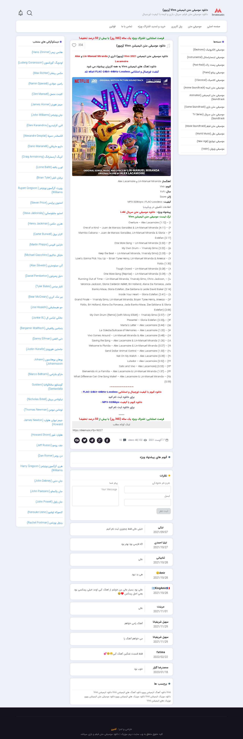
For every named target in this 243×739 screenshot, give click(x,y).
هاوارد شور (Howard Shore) (47, 435)
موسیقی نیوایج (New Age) (210, 141)
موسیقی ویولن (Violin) (212, 149)
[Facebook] (107, 440)
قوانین (112, 26)
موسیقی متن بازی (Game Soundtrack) (204, 107)
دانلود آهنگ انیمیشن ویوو (154, 692)
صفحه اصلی (213, 26)
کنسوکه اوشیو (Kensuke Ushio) (45, 512)
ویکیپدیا (147, 207)
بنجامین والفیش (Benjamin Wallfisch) (41, 328)
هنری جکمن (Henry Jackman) (45, 224)
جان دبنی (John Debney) (48, 481)
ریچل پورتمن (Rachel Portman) (45, 523)
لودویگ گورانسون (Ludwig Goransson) (40, 63)
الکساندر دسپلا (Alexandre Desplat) (43, 136)
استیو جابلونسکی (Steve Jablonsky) (43, 213)
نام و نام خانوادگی (161, 483)
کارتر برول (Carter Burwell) (48, 234)
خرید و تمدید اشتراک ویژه (152, 26)
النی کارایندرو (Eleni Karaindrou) (45, 125)
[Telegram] (92, 440)
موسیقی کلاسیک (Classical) (209, 80)
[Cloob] (77, 440)
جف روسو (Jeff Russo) (49, 445)
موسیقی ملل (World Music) (210, 134)
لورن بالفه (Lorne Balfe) (49, 167)
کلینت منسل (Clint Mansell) (47, 94)
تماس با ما (126, 26)
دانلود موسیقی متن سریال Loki (137, 212)
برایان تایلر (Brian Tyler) (49, 178)
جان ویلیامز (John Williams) (47, 115)
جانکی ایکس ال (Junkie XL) (47, 318)
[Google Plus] (100, 440)
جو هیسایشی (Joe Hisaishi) (47, 307)
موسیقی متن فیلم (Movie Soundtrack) (204, 126)
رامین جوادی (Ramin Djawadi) (45, 84)
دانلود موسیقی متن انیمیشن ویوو (99, 696)
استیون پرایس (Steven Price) (46, 203)
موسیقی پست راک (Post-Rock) (208, 65)
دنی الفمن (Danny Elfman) (47, 339)
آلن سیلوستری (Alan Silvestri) (46, 265)
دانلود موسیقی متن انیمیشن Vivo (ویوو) (140, 46)
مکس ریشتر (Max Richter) (48, 73)
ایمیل (167, 496)
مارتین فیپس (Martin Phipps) (46, 245)
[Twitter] (84, 440)
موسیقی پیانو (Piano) (213, 73)
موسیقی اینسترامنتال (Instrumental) (205, 57)
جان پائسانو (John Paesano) (46, 491)
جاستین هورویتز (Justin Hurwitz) (44, 349)
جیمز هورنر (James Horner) (47, 104)
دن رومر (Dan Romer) (50, 456)
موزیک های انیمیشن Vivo (159, 701)
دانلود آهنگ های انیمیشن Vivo (126, 692)
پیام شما (113, 483)
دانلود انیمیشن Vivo (103, 692)
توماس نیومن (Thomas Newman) (43, 410)
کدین (114, 729)
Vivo (168, 692)
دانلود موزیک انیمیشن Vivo (158, 696)
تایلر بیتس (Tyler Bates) (49, 286)
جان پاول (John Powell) (49, 502)
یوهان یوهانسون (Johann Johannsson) (48, 362)
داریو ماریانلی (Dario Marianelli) (45, 146)
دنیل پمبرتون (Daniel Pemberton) (44, 276)
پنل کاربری (176, 26)
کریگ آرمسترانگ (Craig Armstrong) (42, 157)
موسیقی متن (194, 26)
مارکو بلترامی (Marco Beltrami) (45, 374)
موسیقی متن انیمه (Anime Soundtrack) (204, 88)
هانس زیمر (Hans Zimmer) (47, 52)
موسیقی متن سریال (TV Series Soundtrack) (208, 117)
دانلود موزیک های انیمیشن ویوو (130, 696)
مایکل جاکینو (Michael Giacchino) (43, 255)
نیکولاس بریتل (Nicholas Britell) (45, 399)
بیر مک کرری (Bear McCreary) (45, 297)
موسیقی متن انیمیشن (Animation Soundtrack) (206, 97)
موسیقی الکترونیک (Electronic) (208, 50)
